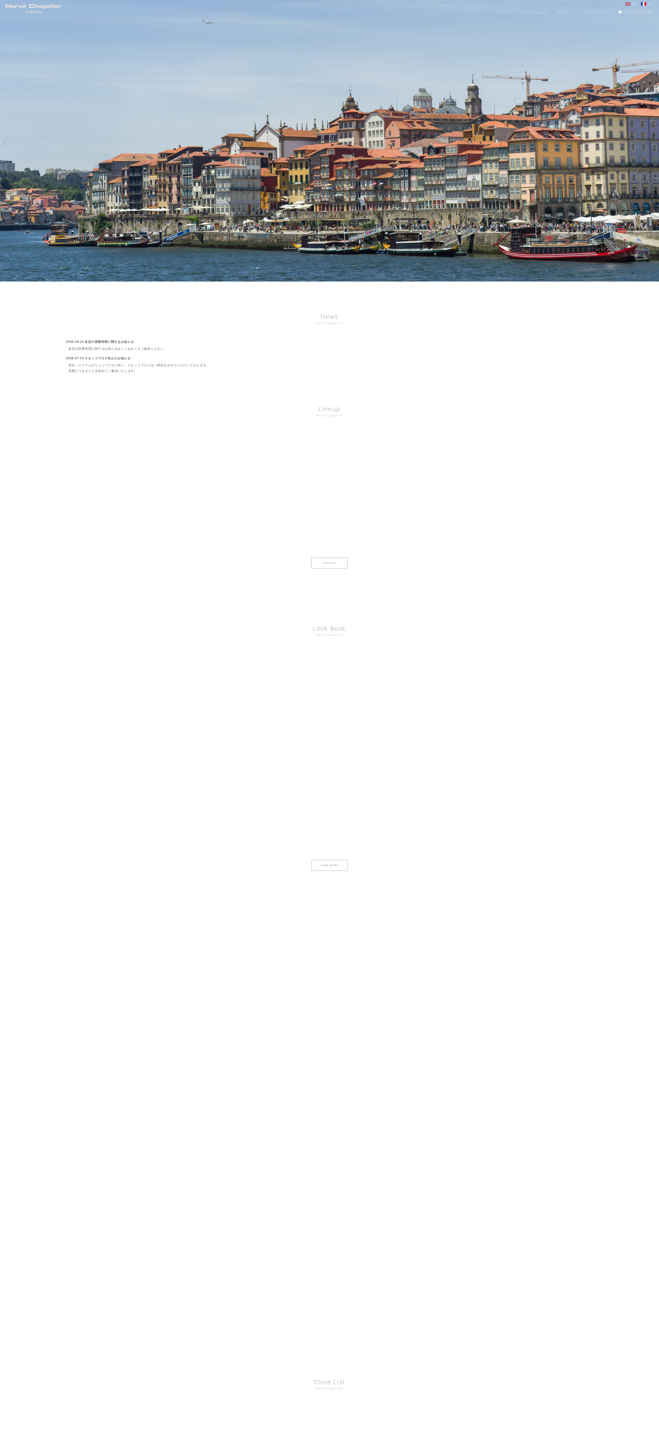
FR (650, 4)
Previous (5, 140)
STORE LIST (594, 12)
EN (634, 4)
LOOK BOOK (534, 12)
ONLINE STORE (637, 12)
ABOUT (564, 12)
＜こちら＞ (129, 349)
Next (653, 140)
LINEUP (503, 12)
